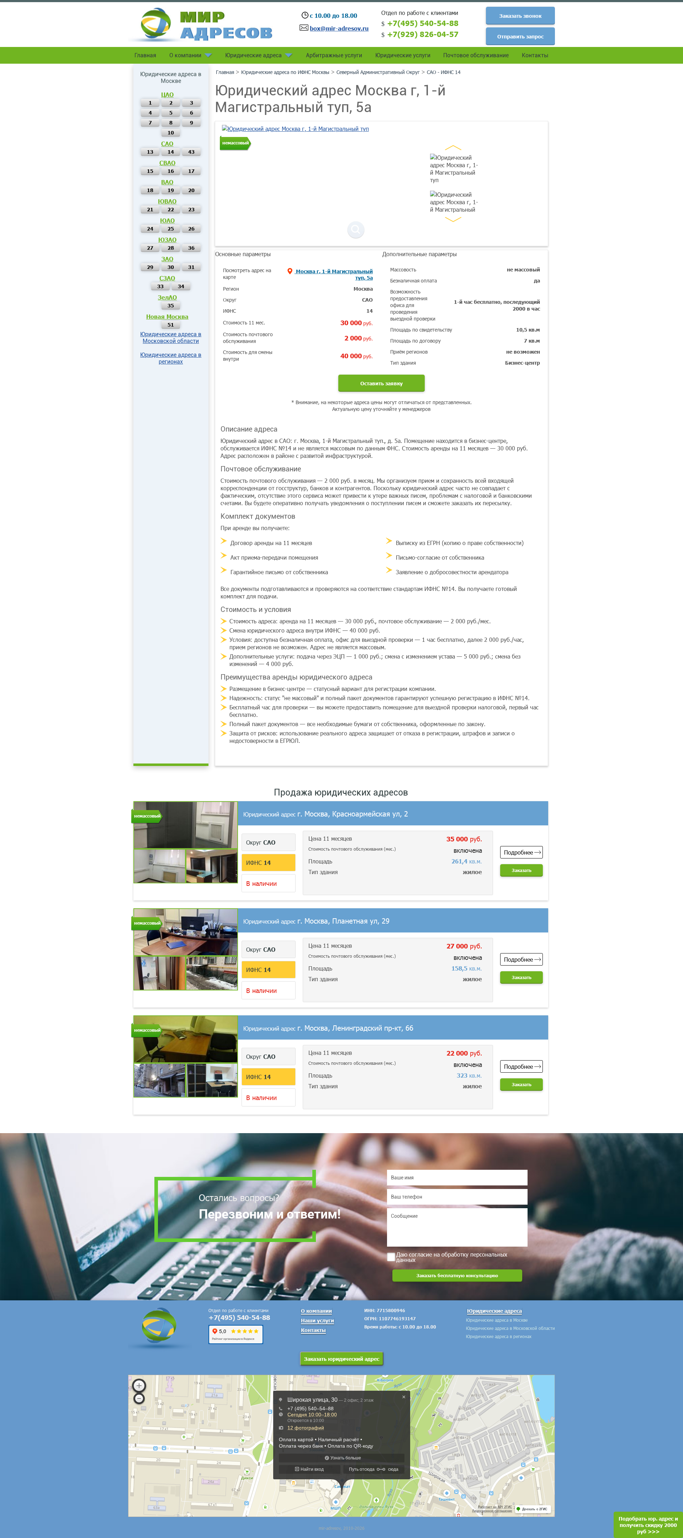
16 (171, 171)
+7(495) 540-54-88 (423, 22)
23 (191, 209)
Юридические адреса (253, 55)
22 (171, 209)
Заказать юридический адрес (341, 1358)
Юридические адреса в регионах (170, 358)
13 (150, 151)
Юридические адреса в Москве (497, 1320)
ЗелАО (167, 297)
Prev (453, 147)
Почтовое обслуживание (476, 55)
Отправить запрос (520, 36)
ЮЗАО (167, 239)
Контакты (535, 55)
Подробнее (518, 852)
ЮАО (167, 220)
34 (181, 286)
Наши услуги (317, 1320)
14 (171, 151)
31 (191, 267)
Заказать (521, 870)
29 (150, 267)
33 (160, 286)
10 (171, 132)
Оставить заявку (381, 383)
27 (150, 247)
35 (171, 305)
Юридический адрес (325, 814)
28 (171, 247)
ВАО (167, 181)
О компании (185, 55)
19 (171, 190)
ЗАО (167, 258)
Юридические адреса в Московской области (170, 337)
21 (150, 209)
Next (453, 219)
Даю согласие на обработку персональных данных (451, 1256)
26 (191, 228)
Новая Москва (167, 316)
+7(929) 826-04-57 (423, 33)
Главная (145, 55)
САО (167, 143)
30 (171, 267)
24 (150, 228)
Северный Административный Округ (378, 72)
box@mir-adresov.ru (339, 28)
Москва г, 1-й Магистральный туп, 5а (334, 274)
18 (150, 190)
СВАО (167, 162)
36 (191, 247)
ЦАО (167, 94)
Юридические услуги (402, 55)
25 (171, 228)
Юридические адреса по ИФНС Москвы (285, 72)
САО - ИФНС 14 (444, 72)
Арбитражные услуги (334, 55)
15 (150, 171)
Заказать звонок (520, 15)
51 (171, 324)
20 (191, 190)
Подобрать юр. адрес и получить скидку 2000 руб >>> (648, 1524)
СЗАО (167, 277)
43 (191, 151)
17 (191, 171)
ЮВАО (167, 201)
